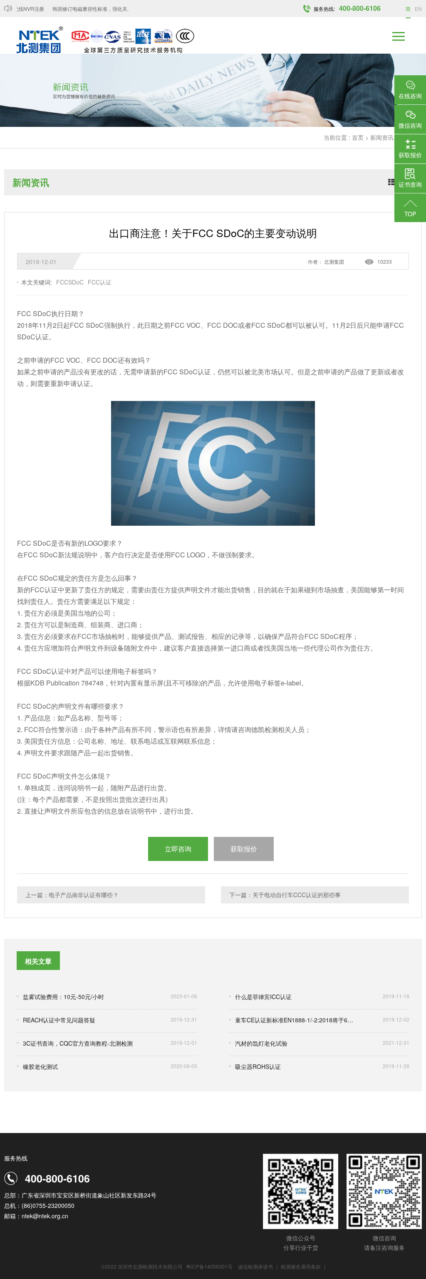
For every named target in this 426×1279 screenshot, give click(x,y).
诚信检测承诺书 (255, 1266)
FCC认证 (99, 282)
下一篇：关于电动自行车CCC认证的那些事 (285, 895)
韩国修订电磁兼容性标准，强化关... (83, 8)
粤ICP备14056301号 (209, 1266)
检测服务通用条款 (301, 1266)
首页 (358, 137)
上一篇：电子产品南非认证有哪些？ (72, 895)
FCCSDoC (70, 282)
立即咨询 (178, 848)
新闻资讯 (382, 137)
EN (418, 8)
